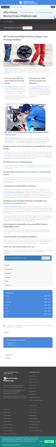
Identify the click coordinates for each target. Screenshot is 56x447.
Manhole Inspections (34, 427)
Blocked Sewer (7, 421)
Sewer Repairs (33, 409)
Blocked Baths (7, 412)
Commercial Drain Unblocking (36, 400)
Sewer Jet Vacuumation (35, 421)
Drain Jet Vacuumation (35, 397)
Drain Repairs (32, 391)
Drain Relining (33, 394)
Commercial (8, 273)
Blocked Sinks (7, 409)
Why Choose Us (9, 269)
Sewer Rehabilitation (8, 430)
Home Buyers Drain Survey (35, 430)
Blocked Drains (33, 376)
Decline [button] (41, 441)
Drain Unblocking (33, 382)
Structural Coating (34, 418)
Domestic (7, 277)
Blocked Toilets (7, 415)
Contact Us (45, 257)
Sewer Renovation (8, 427)
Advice (6, 281)
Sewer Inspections (8, 424)
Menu (52, 6)
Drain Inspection (33, 385)
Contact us (7, 285)
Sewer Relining (33, 412)
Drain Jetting (32, 388)
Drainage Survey (7, 418)
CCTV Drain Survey (34, 424)
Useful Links (33, 405)
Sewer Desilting (33, 415)
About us (7, 265)
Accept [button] (49, 441)
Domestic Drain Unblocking (10, 433)
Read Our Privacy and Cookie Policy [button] (11, 444)
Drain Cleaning (33, 379)
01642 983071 (8, 22)
